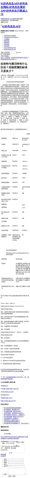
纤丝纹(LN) (4, 385)
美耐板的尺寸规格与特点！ (12, 420)
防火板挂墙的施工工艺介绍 (14, 377)
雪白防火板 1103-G (6, 398)
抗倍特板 (5, 85)
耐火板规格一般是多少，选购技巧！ (14, 414)
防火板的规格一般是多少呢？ (12, 411)
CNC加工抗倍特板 (18, 371)
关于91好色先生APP (10, 47)
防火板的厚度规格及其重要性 (12, 408)
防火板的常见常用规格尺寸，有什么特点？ (16, 423)
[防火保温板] (5, 56)
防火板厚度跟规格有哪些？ (12, 421)
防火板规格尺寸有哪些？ (11, 418)
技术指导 (6, 46)
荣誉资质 (6, 44)
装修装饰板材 (14, 111)
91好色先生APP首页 (10, 35)
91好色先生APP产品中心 (11, 37)
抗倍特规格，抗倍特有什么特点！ (14, 413)
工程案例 (6, 39)
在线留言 (14, 18)
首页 (2, 57)
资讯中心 (8, 18)
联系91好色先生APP (10, 49)
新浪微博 (3, 18)
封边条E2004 (5, 394)
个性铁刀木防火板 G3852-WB (10, 388)
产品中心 (15, 436)
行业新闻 (7, 57)
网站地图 (19, 18)
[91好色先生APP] (11, 26)
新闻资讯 (6, 42)
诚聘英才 (5, 438)
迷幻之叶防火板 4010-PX (8, 401)
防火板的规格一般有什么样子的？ (14, 416)
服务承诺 (6, 40)
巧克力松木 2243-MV (7, 391)
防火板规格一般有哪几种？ (12, 409)
